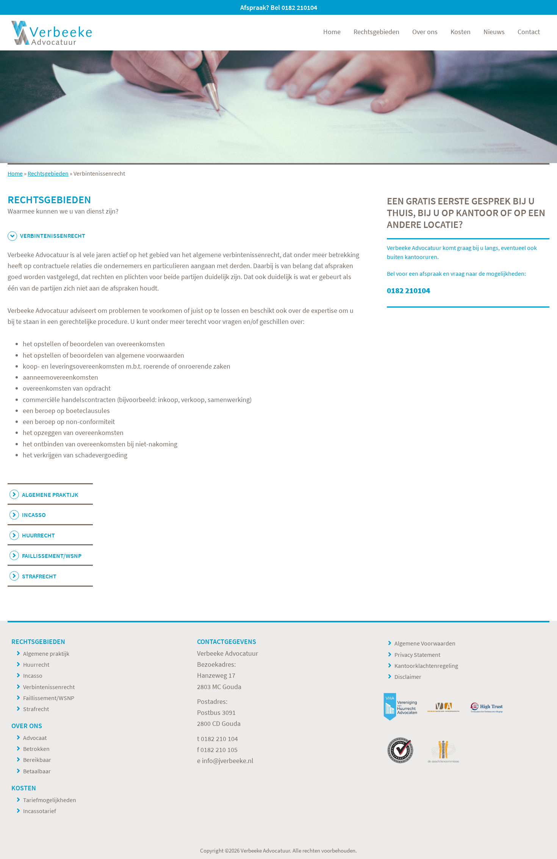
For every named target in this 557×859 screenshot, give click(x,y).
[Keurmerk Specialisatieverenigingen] (400, 750)
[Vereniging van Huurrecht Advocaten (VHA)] (400, 707)
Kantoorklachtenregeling (426, 665)
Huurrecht (38, 535)
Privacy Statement (417, 654)
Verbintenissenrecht (49, 687)
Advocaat (35, 737)
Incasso (34, 514)
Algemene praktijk (50, 494)
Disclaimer (407, 676)
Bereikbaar (37, 759)
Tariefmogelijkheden (49, 800)
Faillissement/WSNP (51, 555)
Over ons (26, 725)
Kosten (23, 788)
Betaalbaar (37, 771)
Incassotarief (39, 811)
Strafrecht (39, 576)
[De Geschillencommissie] (443, 750)
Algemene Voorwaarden (424, 643)
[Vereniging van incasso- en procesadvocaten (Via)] (443, 707)
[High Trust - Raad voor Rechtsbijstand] (486, 707)
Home (15, 173)
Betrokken (36, 748)
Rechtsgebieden (48, 173)
